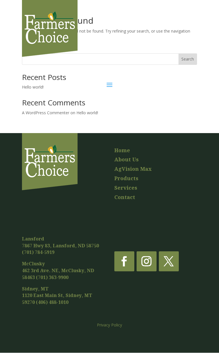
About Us (126, 160)
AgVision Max (133, 169)
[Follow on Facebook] (124, 261)
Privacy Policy (109, 325)
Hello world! (87, 112)
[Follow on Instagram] (147, 261)
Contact (124, 197)
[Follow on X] (169, 261)
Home (122, 151)
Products (126, 179)
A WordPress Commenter (45, 112)
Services (125, 188)
